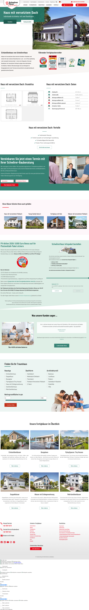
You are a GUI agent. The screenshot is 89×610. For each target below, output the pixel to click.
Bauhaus (51, 374)
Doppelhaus (9, 376)
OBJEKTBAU (41, 5)
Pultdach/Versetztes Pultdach (36, 381)
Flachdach (30, 379)
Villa (49, 387)
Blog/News (52, 1)
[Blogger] (5, 542)
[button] (56, 2)
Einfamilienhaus (11, 374)
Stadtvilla (51, 384)
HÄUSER (25, 5)
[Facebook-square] (2, 542)
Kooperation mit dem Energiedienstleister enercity (21, 281)
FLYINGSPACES (32, 5)
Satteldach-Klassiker (54, 381)
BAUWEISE (49, 5)
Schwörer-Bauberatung (25, 295)
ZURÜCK (57, 291)
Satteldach (30, 374)
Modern (50, 379)
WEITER (78, 291)
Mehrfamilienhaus (11, 389)
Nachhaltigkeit (33, 1)
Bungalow (9, 379)
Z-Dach (29, 384)
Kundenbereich (41, 1)
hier (78, 267)
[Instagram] (11, 542)
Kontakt (47, 1)
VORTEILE (56, 5)
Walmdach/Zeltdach (33, 376)
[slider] (5, 400)
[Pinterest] (14, 542)
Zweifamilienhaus (11, 387)
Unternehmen (26, 1)
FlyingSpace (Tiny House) (13, 381)
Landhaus (51, 376)
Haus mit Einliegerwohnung (14, 384)
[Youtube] (8, 542)
